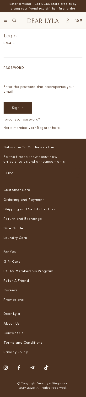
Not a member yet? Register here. (32, 128)
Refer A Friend (16, 281)
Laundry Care (15, 238)
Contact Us (13, 333)
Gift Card (12, 262)
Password (14, 68)
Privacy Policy (16, 352)
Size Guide (13, 228)
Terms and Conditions (23, 343)
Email (9, 43)
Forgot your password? (22, 119)
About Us (12, 324)
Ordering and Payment (24, 200)
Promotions (14, 300)
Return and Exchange (23, 219)
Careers (10, 290)
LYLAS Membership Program (29, 271)
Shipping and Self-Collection (29, 209)
